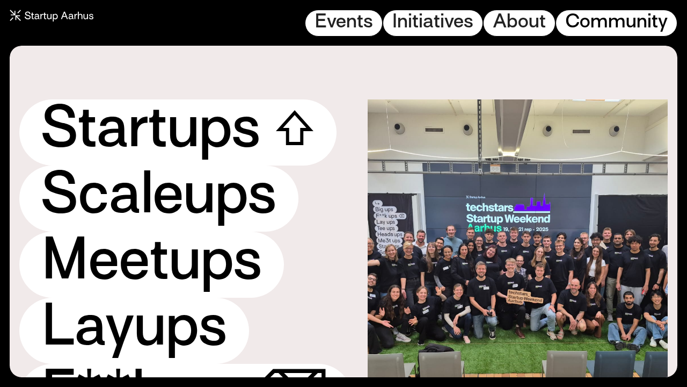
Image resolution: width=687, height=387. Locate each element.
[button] (344, 23)
